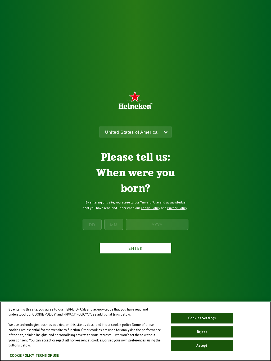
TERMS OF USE (47, 355)
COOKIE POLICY (22, 355)
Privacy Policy (177, 208)
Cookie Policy (150, 208)
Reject (202, 332)
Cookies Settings (202, 318)
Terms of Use (149, 202)
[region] (135, 331)
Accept (201, 345)
